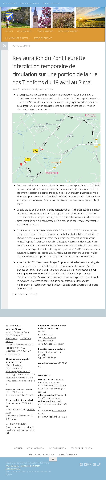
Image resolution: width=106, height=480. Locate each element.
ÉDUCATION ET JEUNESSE (16, 38)
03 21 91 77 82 (16, 392)
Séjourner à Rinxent (29, 3)
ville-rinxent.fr (11, 338)
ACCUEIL (9, 31)
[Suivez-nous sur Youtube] (85, 464)
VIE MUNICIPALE (24, 31)
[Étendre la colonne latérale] (4, 46)
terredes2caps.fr (45, 340)
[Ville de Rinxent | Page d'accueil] (9, 16)
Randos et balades (52, 3)
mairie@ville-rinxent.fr (30, 465)
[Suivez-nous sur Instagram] (90, 464)
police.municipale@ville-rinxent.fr (52, 416)
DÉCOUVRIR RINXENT (68, 31)
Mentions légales (13, 468)
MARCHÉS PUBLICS (43, 38)
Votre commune (21, 45)
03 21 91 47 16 (16, 368)
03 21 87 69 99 (49, 358)
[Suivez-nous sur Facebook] (81, 464)
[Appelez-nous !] (98, 464)
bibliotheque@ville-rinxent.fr (18, 371)
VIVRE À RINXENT (45, 31)
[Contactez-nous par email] (94, 464)
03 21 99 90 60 (16, 335)
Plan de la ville (9, 3)
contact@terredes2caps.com (51, 344)
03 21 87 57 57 (49, 337)
